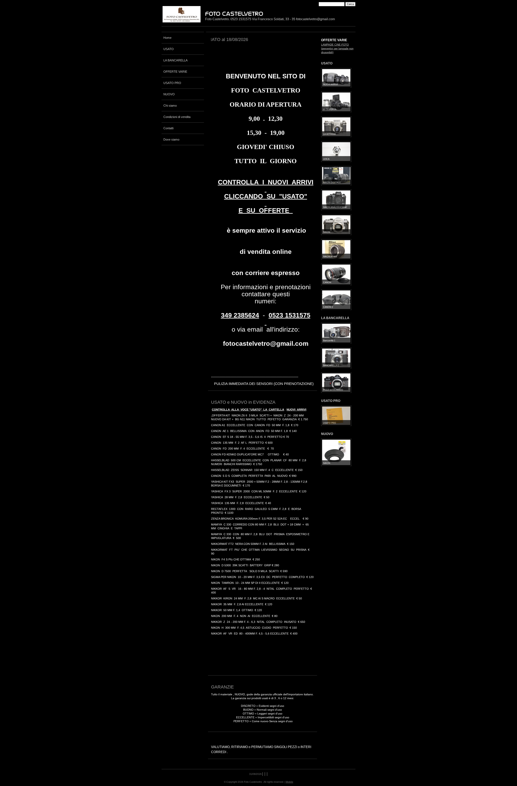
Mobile (289, 782)
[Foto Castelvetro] (182, 14)
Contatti (168, 128)
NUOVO (169, 94)
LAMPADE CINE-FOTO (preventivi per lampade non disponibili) (337, 48)
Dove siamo (171, 139)
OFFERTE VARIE (175, 71)
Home (167, 37)
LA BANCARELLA (175, 60)
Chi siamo (170, 105)
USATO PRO (172, 83)
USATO (168, 49)
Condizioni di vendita (176, 117)
